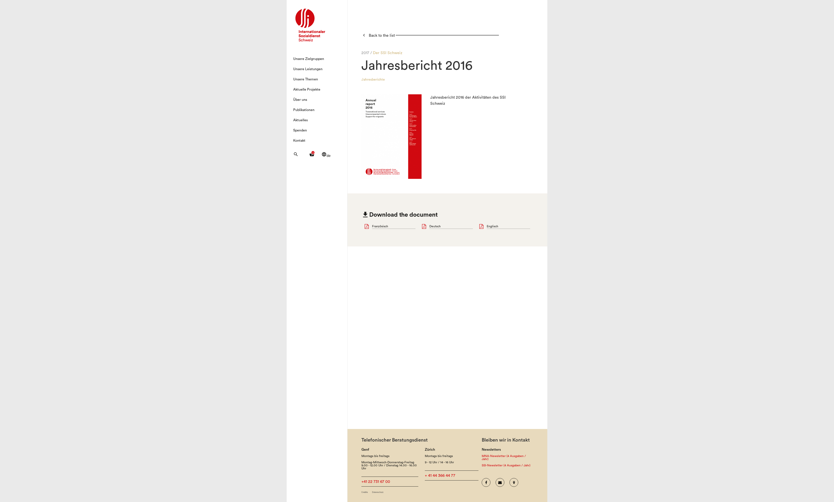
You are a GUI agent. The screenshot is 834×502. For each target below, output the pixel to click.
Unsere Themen (305, 79)
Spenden (300, 130)
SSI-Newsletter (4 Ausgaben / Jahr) (506, 465)
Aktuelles (300, 120)
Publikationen (303, 110)
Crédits (364, 492)
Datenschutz (378, 492)
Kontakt (299, 140)
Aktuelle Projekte (306, 89)
